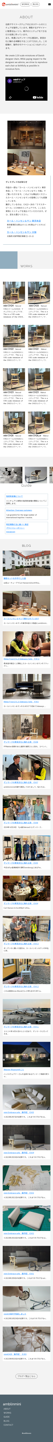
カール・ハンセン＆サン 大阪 (21, 232)
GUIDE (7, 1417)
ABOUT (7, 1409)
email (49, 4)
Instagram (10, 531)
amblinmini (12, 1404)
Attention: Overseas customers (19, 510)
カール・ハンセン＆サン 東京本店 (24, 220)
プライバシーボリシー (15, 528)
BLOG (35, 4)
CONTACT (8, 1425)
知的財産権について (14, 496)
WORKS (25, 4)
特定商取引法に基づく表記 (17, 524)
